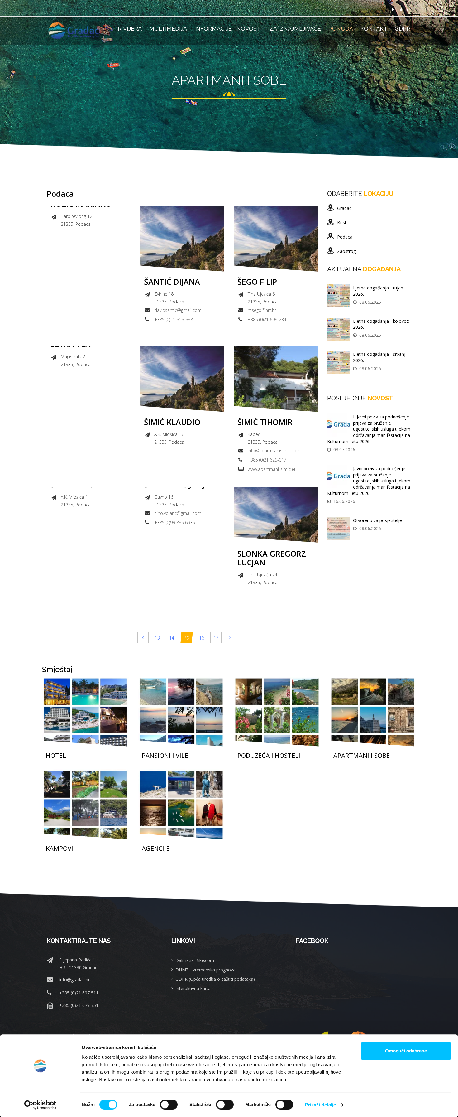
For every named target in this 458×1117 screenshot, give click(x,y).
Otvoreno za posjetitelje (377, 520)
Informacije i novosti (228, 28)
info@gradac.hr (74, 980)
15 (186, 638)
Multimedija (168, 28)
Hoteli (57, 755)
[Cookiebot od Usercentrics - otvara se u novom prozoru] (40, 1105)
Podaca (344, 237)
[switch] (169, 1105)
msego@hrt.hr (262, 310)
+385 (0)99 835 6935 (174, 522)
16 (201, 638)
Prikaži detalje (320, 1104)
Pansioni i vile (165, 755)
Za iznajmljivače (295, 28)
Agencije (155, 848)
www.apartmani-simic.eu (272, 469)
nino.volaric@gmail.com (177, 513)
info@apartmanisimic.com (274, 450)
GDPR (402, 28)
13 (157, 638)
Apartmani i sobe (361, 755)
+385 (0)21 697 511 (78, 993)
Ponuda (340, 28)
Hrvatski (400, 9)
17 (215, 638)
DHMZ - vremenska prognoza (205, 970)
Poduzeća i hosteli (268, 755)
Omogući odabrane (406, 1050)
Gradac (344, 208)
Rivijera (130, 28)
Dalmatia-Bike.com (194, 960)
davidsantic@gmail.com (178, 310)
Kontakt (373, 28)
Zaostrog (346, 251)
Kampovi (59, 848)
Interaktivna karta (193, 988)
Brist (341, 222)
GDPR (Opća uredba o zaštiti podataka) (215, 979)
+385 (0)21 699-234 (267, 319)
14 (171, 638)
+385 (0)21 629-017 (267, 460)
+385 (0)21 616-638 (173, 319)
